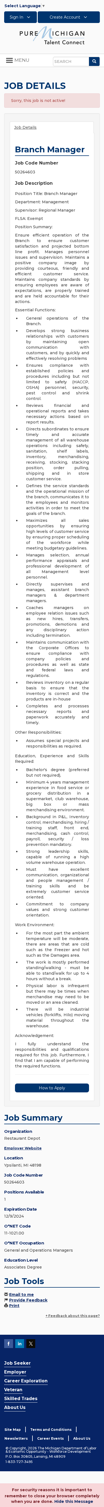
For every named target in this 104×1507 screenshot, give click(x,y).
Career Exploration (26, 1380)
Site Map (12, 1430)
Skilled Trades (20, 1398)
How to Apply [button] (52, 1087)
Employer (15, 1372)
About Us (15, 1407)
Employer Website (23, 1148)
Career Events (50, 1438)
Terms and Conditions (51, 1430)
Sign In (17, 17)
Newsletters (16, 1438)
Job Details (25, 127)
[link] (52, 34)
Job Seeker (17, 1363)
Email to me (21, 1294)
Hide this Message (73, 1501)
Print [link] (14, 1305)
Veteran (13, 1389)
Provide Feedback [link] (28, 1300)
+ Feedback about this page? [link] (72, 1316)
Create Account (65, 17)
